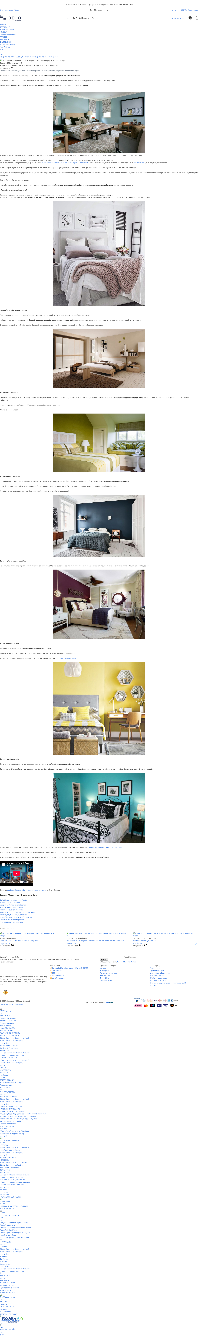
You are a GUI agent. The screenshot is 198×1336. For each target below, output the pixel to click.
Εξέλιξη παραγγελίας (158, 978)
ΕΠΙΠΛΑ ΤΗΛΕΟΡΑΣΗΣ (9, 1058)
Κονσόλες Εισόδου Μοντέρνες (12, 1082)
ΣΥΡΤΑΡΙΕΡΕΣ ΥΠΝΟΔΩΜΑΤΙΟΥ (12, 1180)
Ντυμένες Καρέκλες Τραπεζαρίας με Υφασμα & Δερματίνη (23, 1114)
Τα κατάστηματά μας (108, 973)
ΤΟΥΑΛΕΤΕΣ (5, 1170)
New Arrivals (5, 47)
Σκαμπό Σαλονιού (7, 1031)
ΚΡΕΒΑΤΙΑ (4, 1145)
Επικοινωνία (105, 975)
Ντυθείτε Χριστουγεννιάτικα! (144, 941)
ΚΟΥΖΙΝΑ (3, 32)
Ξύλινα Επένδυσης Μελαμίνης (11, 1040)
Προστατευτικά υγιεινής (9, 1288)
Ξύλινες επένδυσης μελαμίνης (12, 1177)
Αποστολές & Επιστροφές (160, 973)
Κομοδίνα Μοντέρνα (8, 1235)
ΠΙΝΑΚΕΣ (3, 1304)
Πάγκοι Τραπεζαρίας (8, 1124)
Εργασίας (3, 1261)
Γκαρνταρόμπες (6, 1085)
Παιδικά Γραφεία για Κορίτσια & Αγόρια (15, 1233)
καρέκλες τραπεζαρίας (69, 163)
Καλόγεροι (4, 1075)
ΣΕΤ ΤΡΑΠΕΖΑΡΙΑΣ (7, 1126)
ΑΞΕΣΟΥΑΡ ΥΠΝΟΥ (7, 1283)
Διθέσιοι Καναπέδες (7, 1023)
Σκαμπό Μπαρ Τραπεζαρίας (11, 1121)
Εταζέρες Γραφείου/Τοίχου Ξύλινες (14, 1223)
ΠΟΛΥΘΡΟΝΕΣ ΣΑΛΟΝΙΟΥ (10, 1033)
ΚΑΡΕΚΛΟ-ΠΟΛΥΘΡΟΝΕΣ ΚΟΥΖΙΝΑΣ (14, 1206)
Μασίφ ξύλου (5, 1172)
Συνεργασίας (5, 1264)
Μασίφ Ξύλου (5, 1043)
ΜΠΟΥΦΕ (3, 1129)
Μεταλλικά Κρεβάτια (8, 1157)
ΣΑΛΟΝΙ (3, 25)
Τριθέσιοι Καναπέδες (8, 1021)
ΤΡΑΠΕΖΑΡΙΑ (5, 27)
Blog (2, 52)
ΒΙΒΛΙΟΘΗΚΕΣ (5, 1266)
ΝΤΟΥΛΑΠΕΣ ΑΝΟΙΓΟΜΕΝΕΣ (11, 1197)
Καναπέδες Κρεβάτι (7, 1028)
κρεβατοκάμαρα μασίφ (67, 658)
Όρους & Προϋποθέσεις (126, 962)
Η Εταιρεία (104, 970)
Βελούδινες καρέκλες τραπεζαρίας (14, 900)
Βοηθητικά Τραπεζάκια (9, 1048)
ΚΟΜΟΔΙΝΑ (4, 1160)
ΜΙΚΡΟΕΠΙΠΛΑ (5, 1070)
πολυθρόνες (85, 163)
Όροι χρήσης (155, 968)
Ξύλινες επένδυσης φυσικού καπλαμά (15, 1175)
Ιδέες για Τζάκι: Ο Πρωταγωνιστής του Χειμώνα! (19, 941)
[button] (195, 943)
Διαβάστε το (5, 943)
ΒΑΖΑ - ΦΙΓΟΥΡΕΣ (7, 1307)
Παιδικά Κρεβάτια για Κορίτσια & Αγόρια (15, 1228)
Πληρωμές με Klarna (158, 980)
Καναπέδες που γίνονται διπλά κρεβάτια (16, 917)
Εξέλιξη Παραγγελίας (189, 10)
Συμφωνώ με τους (119, 962)
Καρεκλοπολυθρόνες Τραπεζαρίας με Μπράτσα (18, 1119)
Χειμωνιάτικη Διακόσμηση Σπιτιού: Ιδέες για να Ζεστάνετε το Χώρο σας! (95, 941)
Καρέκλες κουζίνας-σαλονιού (11, 910)
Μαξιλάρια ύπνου (7, 1285)
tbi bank (153, 985)
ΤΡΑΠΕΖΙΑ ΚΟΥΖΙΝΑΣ (8, 1209)
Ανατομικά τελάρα (7, 1293)
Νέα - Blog (104, 978)
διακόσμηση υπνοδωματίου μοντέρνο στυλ (105, 847)
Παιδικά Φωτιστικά (7, 1225)
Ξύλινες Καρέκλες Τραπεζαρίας (12, 1111)
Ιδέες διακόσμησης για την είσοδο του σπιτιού (18, 912)
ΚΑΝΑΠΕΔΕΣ (5, 1016)
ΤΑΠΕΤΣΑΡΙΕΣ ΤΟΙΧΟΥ (9, 1314)
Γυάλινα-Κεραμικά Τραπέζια (11, 1106)
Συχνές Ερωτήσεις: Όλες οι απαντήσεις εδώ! (168, 983)
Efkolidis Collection (7, 44)
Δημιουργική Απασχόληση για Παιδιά (14, 1237)
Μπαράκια (4, 1073)
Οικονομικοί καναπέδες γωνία (12, 920)
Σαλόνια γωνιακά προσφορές (11, 907)
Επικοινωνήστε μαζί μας (9, 10)
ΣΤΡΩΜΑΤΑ (4, 39)
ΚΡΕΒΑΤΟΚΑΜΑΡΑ (7, 30)
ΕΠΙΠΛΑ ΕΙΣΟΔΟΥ (7, 1080)
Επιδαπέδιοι (4, 1195)
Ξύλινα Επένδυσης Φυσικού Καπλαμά (14, 1038)
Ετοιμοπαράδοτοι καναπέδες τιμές (14, 905)
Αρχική (2, 49)
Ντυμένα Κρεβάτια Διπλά (10, 1150)
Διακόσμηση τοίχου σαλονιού (11, 922)
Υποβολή (104, 959)
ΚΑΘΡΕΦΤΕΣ (5, 1190)
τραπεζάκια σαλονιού (50, 163)
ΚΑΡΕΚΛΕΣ (4, 1256)
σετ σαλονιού (139, 163)
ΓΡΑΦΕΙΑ (3, 1247)
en (176, 10)
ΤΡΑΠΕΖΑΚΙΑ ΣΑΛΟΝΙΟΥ (9, 1035)
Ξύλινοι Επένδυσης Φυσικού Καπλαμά (14, 1131)
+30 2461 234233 (177, 18)
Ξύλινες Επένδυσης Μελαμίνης (12, 1055)
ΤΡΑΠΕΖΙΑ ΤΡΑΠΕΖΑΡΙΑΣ (10, 1096)
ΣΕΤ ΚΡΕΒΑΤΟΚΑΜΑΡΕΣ (9, 1167)
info (109, 1003)
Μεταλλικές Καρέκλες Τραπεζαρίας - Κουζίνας (18, 1116)
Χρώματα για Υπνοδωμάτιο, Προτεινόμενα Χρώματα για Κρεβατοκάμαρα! (29, 57)
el (172, 10)
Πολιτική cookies (157, 975)
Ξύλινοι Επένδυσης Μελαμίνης (12, 1134)
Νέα (1, 54)
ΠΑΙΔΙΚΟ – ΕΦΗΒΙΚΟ (7, 34)
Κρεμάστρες (5, 1087)
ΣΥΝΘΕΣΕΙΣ (4, 1050)
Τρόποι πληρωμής (157, 970)
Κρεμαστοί (4, 1192)
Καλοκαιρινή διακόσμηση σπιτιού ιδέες (15, 915)
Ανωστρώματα (5, 1290)
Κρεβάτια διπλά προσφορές (11, 902)
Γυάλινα (3, 1068)
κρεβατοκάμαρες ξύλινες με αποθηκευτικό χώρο (26, 890)
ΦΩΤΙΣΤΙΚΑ (4, 1302)
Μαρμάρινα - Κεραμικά (9, 1045)
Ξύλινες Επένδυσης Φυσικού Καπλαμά (15, 1053)
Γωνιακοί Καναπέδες (8, 1018)
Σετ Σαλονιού (5, 1026)
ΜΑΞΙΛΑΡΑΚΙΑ (5, 1312)
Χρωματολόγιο (106, 980)
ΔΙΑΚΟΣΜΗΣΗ (5, 42)
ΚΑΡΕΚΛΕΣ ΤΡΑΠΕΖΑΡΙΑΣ (10, 1109)
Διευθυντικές (5, 1259)
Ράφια (2, 1078)
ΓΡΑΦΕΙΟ (3, 37)
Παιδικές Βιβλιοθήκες (8, 1230)
